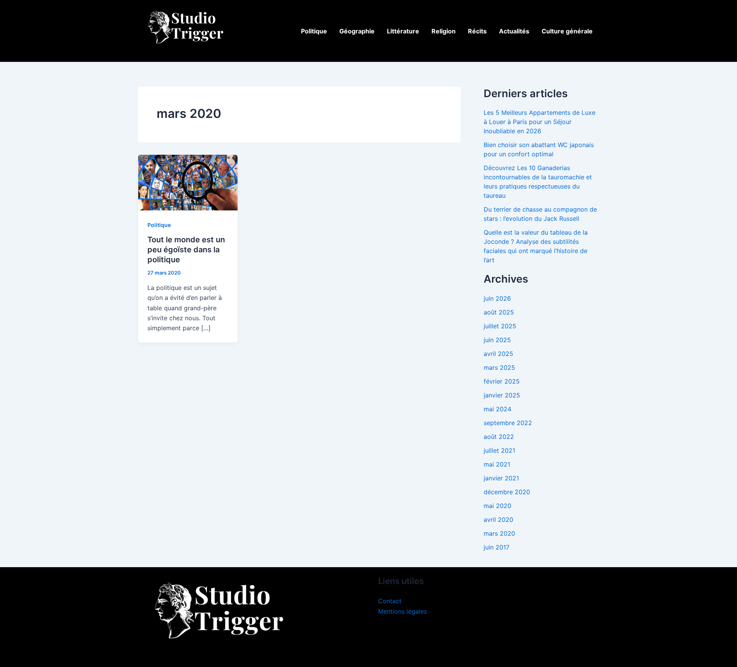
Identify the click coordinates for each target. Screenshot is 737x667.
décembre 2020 (507, 492)
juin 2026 (497, 298)
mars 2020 (499, 533)
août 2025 (499, 312)
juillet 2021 (499, 450)
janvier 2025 (502, 395)
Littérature (403, 31)
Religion (443, 31)
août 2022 (499, 436)
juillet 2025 (500, 326)
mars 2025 (499, 367)
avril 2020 (498, 519)
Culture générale (567, 31)
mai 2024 (497, 409)
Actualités (514, 31)
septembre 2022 (508, 423)
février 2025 (502, 381)
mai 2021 (497, 464)
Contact (390, 601)
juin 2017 (496, 547)
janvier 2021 (501, 478)
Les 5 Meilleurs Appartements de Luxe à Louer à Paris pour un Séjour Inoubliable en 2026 (539, 122)
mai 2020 (497, 506)
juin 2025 (497, 340)
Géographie (357, 31)
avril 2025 (498, 353)
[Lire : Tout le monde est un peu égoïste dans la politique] (188, 182)
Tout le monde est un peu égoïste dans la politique (186, 249)
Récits (477, 31)
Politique (314, 31)
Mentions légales (402, 611)
